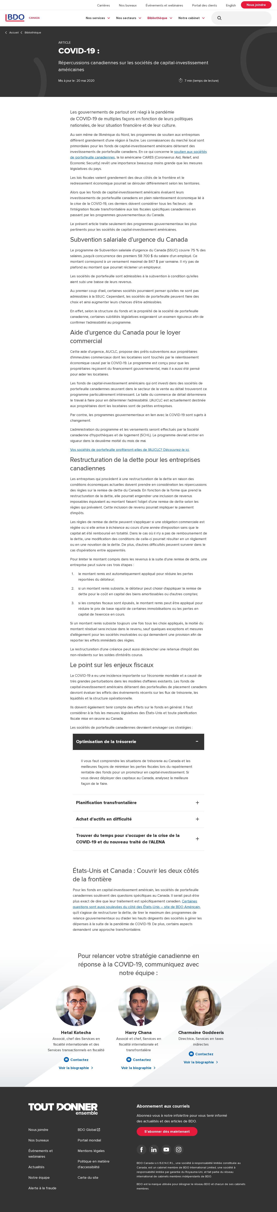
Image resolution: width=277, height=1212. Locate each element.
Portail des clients (204, 5)
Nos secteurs (126, 18)
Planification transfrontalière (106, 803)
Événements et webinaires (164, 5)
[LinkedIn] (154, 1150)
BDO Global (87, 1129)
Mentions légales (91, 1151)
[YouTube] (166, 1150)
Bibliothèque (157, 18)
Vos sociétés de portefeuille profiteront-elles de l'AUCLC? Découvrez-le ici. (129, 449)
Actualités (36, 1167)
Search (219, 17)
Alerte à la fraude (42, 1188)
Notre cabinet (189, 18)
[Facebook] (141, 1150)
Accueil (14, 32)
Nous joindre (38, 1129)
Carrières (103, 5)
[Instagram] (179, 1150)
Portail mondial (89, 1140)
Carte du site (88, 1177)
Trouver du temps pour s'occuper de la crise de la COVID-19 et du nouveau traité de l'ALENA (128, 838)
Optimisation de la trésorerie (106, 742)
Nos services (95, 18)
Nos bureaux (128, 5)
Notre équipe (39, 1177)
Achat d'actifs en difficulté (104, 819)
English (231, 5)
